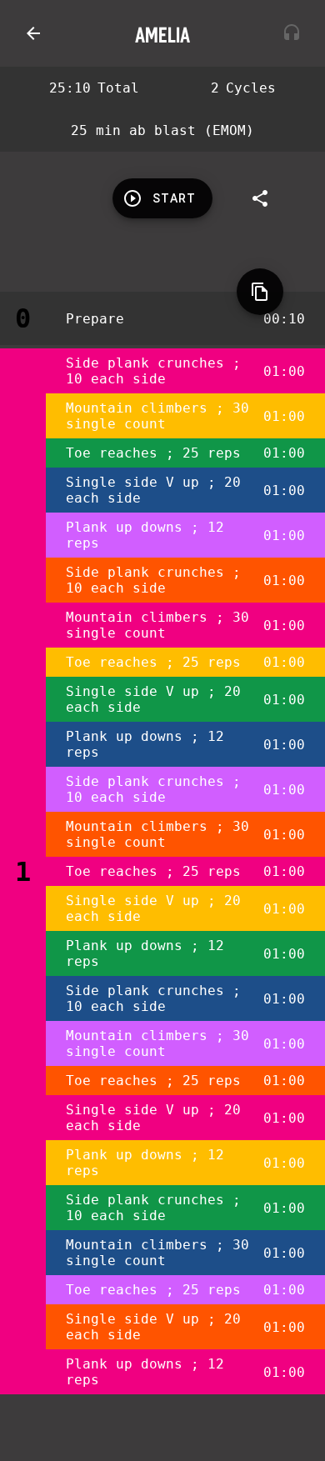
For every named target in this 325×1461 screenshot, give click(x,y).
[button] (33, 33)
